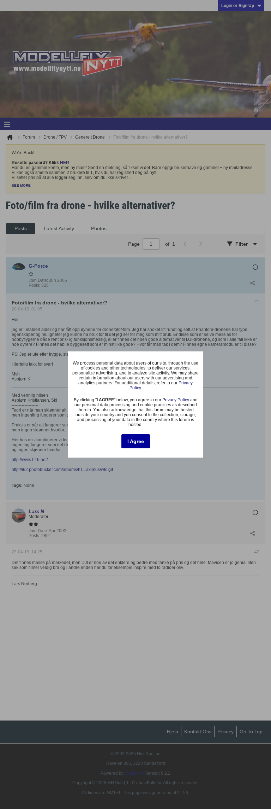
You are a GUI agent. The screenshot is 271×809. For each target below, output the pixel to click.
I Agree (135, 441)
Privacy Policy (175, 399)
